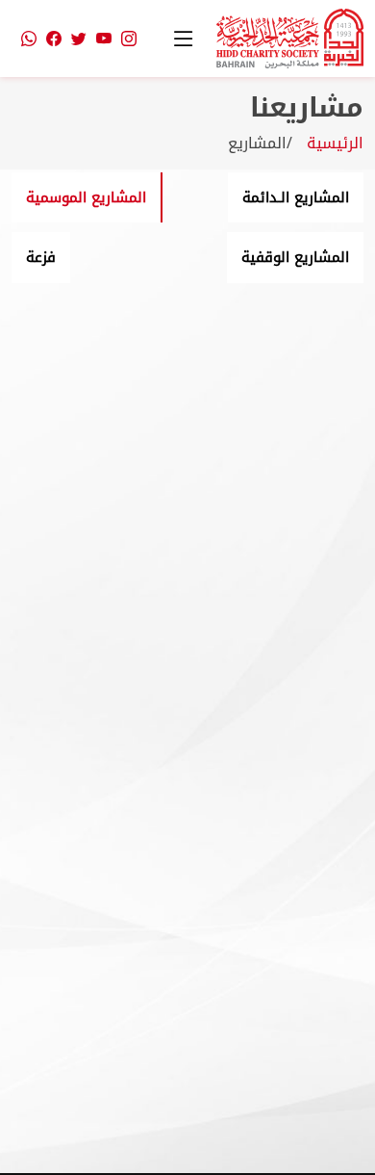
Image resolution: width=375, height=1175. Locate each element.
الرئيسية (335, 143)
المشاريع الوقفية (295, 257)
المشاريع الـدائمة (295, 197)
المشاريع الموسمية (86, 197)
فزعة (41, 257)
